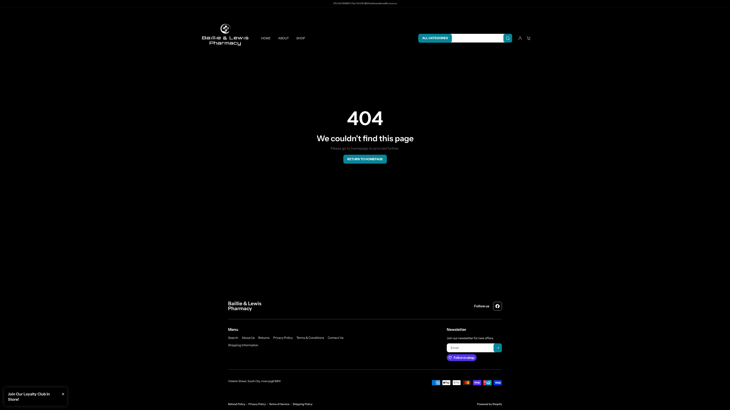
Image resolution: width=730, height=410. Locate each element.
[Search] (507, 38)
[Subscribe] (498, 347)
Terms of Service (279, 404)
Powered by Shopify (489, 404)
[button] (528, 38)
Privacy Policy (257, 404)
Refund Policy (236, 404)
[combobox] (480, 38)
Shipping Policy (302, 404)
